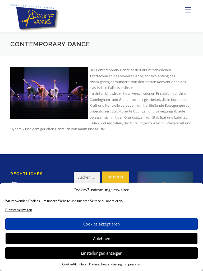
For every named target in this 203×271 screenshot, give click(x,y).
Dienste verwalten (18, 209)
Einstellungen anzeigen (101, 253)
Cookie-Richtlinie (74, 264)
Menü (188, 9)
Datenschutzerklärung (105, 264)
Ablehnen (101, 238)
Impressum (132, 264)
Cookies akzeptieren (101, 224)
